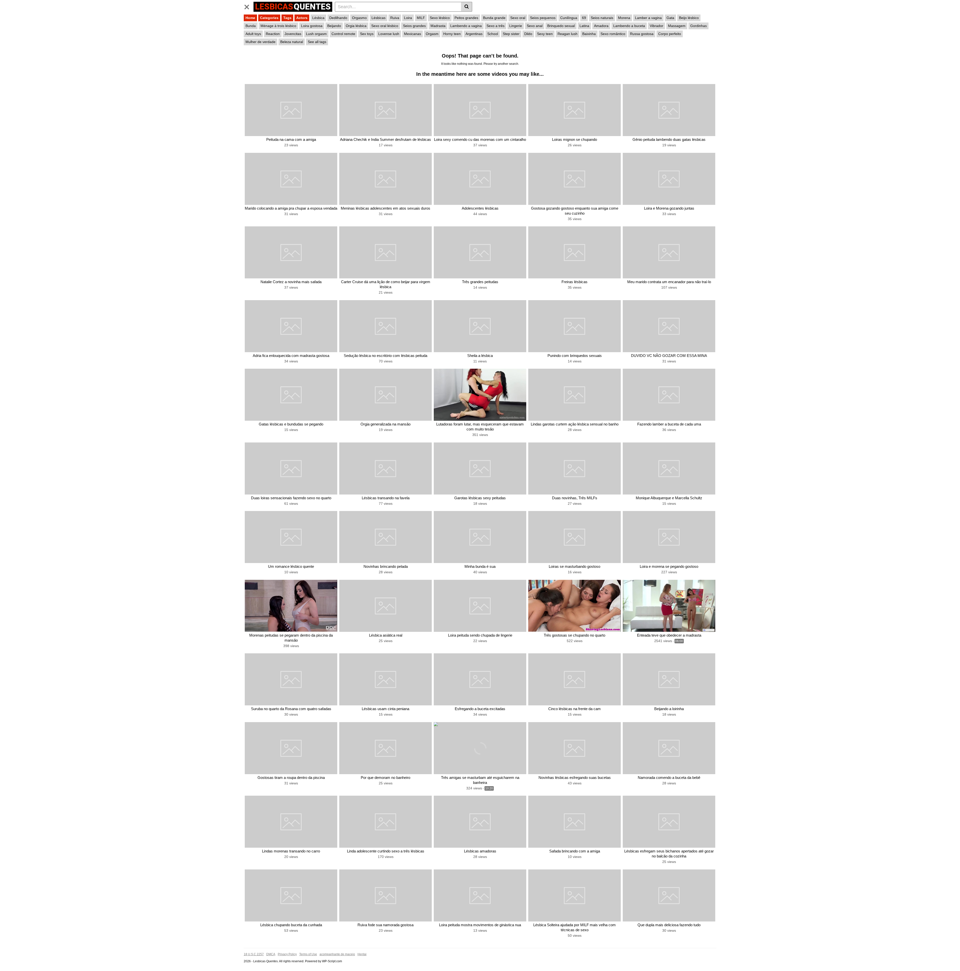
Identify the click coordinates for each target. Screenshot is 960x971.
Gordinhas (698, 26)
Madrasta (438, 26)
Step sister (511, 34)
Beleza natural (291, 42)
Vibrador (656, 26)
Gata (670, 18)
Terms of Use (308, 954)
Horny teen (452, 34)
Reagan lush (568, 34)
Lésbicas (379, 18)
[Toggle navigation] (249, 6)
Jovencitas (292, 34)
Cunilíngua (568, 18)
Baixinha (589, 34)
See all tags (317, 42)
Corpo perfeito (669, 34)
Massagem (677, 26)
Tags (287, 18)
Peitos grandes (466, 18)
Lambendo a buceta (629, 26)
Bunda (251, 26)
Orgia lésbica (356, 26)
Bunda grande (494, 18)
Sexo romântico (612, 34)
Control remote (343, 34)
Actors (302, 18)
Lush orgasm (316, 34)
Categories (269, 18)
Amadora (601, 26)
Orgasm (432, 34)
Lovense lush (388, 34)
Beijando (334, 26)
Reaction (273, 34)
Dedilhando (338, 18)
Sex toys (367, 34)
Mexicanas (412, 34)
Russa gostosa (642, 34)
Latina (584, 26)
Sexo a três (495, 26)
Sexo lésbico (440, 18)
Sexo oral (517, 18)
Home (250, 18)
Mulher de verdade (261, 42)
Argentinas (474, 34)
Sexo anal (534, 26)
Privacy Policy (287, 954)
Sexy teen (545, 34)
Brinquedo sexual (561, 26)
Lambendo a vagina (466, 26)
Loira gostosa (311, 26)
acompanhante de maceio (337, 954)
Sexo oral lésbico (384, 26)
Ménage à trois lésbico (278, 26)
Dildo (528, 34)
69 (584, 18)
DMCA (270, 954)
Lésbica (318, 18)
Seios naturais (602, 18)
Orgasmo (359, 18)
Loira (408, 18)
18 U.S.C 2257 (254, 954)
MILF (421, 18)
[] (466, 7)
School (492, 34)
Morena (624, 18)
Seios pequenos (543, 18)
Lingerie (515, 26)
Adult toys (253, 34)
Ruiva (394, 18)
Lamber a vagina (648, 18)
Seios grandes (414, 26)
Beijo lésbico (689, 18)
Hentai (362, 954)
